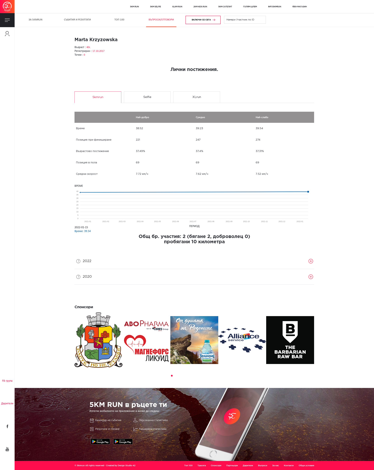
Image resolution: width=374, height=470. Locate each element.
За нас (275, 465)
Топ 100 (119, 19)
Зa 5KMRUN (35, 19)
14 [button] (217, 376)
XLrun (196, 97)
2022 (87, 261)
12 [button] (208, 376)
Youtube (7, 449)
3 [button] (172, 376)
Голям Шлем (250, 6)
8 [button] (192, 376)
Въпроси (262, 465)
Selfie (147, 97)
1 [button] (164, 376)
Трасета (202, 465)
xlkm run (177, 6)
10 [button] (200, 376)
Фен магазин (299, 6)
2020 (87, 276)
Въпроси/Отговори (161, 19)
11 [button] (204, 376)
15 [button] (221, 376)
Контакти (289, 465)
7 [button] (188, 376)
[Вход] (7, 33)
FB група (7, 380)
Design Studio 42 (126, 465)
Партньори (232, 465)
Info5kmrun (274, 6)
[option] (98, 340)
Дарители (7, 403)
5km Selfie (155, 6)
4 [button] (176, 376)
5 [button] (180, 376)
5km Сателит (225, 6)
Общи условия (306, 465)
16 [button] (225, 376)
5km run (134, 6)
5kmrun (97, 97)
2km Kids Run (200, 6)
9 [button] (196, 376)
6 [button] (184, 376)
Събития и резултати (77, 19)
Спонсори (216, 465)
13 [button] (213, 376)
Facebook (7, 426)
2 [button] (168, 376)
